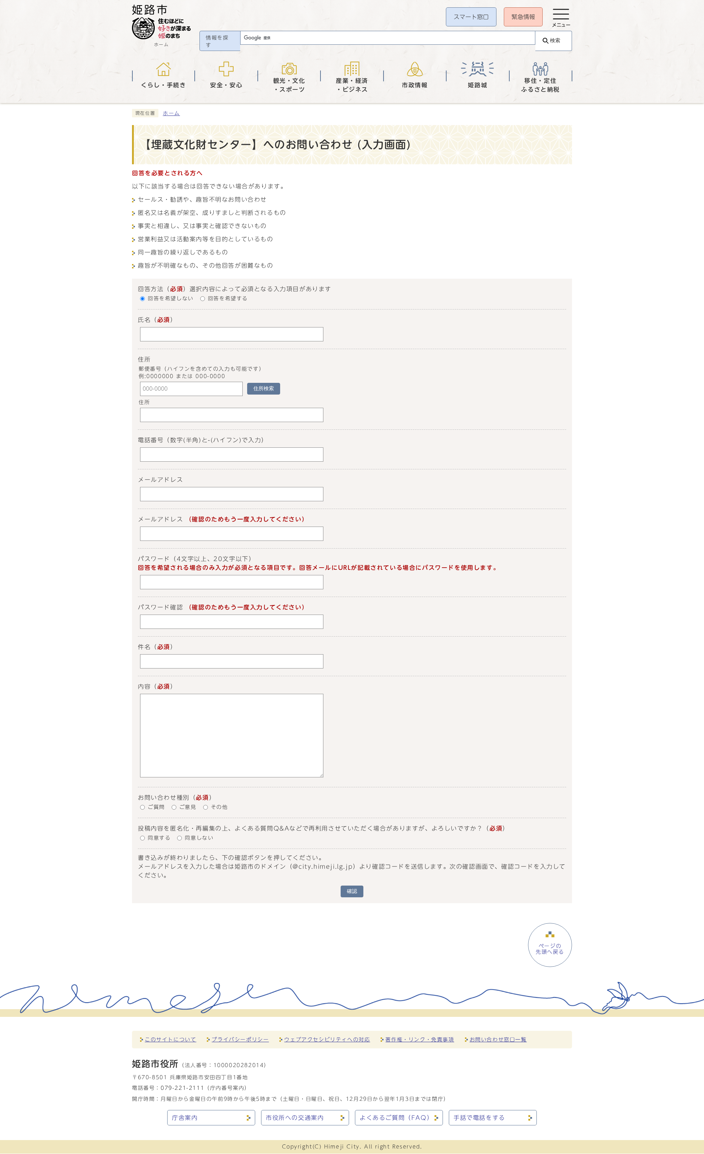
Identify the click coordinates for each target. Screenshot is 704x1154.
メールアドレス (160, 480)
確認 (352, 891)
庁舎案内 (185, 1118)
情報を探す (217, 41)
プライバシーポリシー (240, 1039)
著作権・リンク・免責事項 (419, 1039)
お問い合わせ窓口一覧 (498, 1039)
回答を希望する (228, 298)
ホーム (171, 113)
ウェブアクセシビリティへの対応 (327, 1039)
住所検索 (263, 388)
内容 (144, 686)
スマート (471, 17)
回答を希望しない (171, 298)
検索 (555, 40)
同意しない (199, 837)
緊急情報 (523, 17)
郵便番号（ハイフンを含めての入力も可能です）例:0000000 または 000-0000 (201, 372)
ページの (550, 949)
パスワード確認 (160, 607)
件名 (144, 647)
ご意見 (188, 807)
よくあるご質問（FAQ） (396, 1118)
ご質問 (156, 807)
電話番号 (151, 440)
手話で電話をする (479, 1118)
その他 (219, 807)
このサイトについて (170, 1039)
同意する (159, 837)
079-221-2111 (182, 1088)
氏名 (144, 320)
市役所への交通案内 (295, 1118)
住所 (144, 402)
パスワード (154, 559)
